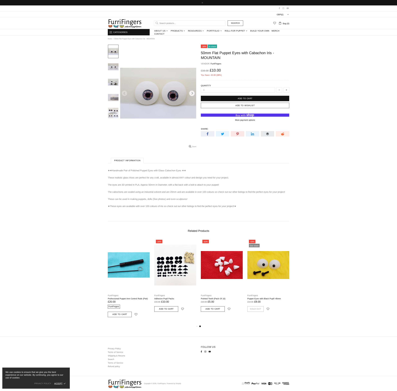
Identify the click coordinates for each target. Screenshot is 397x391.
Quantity (206, 85)
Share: (204, 129)
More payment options (245, 120)
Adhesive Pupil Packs (164, 298)
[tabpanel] (221, 278)
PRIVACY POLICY (42, 383)
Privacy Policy (114, 348)
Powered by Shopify (174, 383)
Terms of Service (115, 352)
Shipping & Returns (116, 356)
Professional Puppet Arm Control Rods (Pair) (128, 298)
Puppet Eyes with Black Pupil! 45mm (264, 298)
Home (110, 39)
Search (235, 23)
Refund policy (114, 366)
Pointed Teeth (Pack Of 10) (213, 298)
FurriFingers (125, 23)
